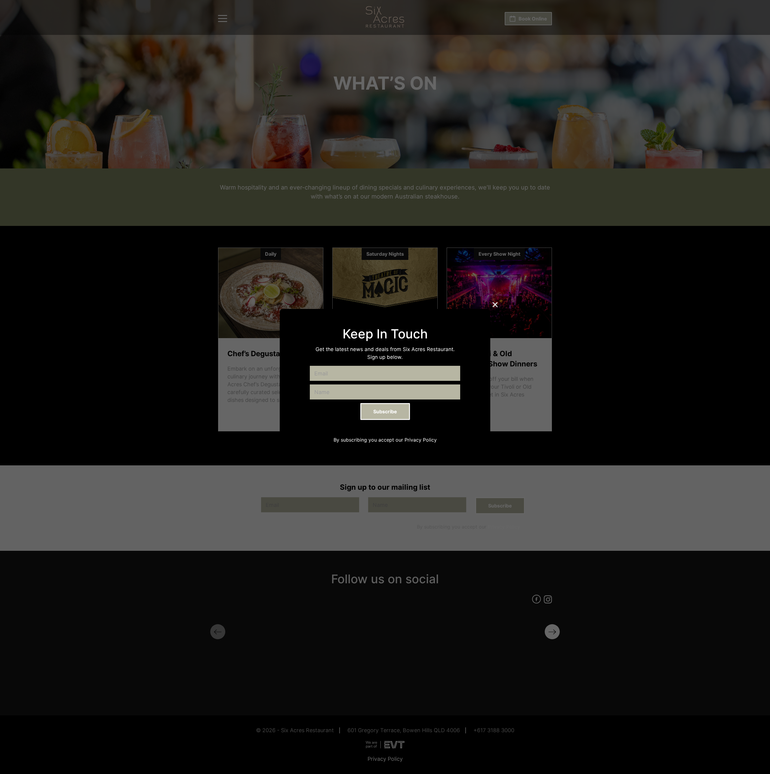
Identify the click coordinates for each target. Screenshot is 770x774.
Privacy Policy (421, 440)
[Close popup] (495, 304)
